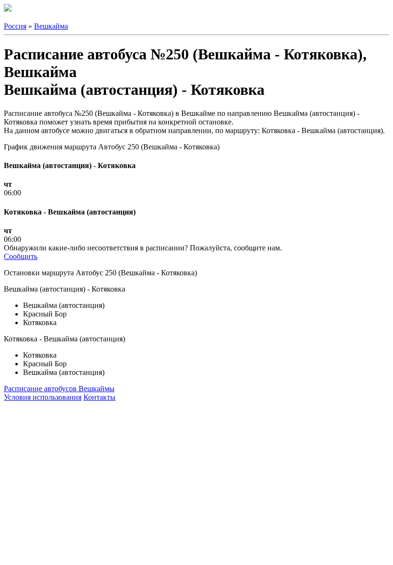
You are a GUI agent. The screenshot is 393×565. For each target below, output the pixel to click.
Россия (15, 26)
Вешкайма (51, 26)
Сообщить (20, 256)
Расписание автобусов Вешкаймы (59, 388)
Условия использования (42, 397)
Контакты (99, 397)
